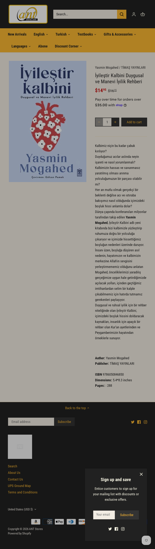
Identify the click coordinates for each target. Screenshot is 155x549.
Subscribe (126, 515)
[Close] (141, 474)
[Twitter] (110, 528)
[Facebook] (116, 528)
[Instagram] (123, 528)
